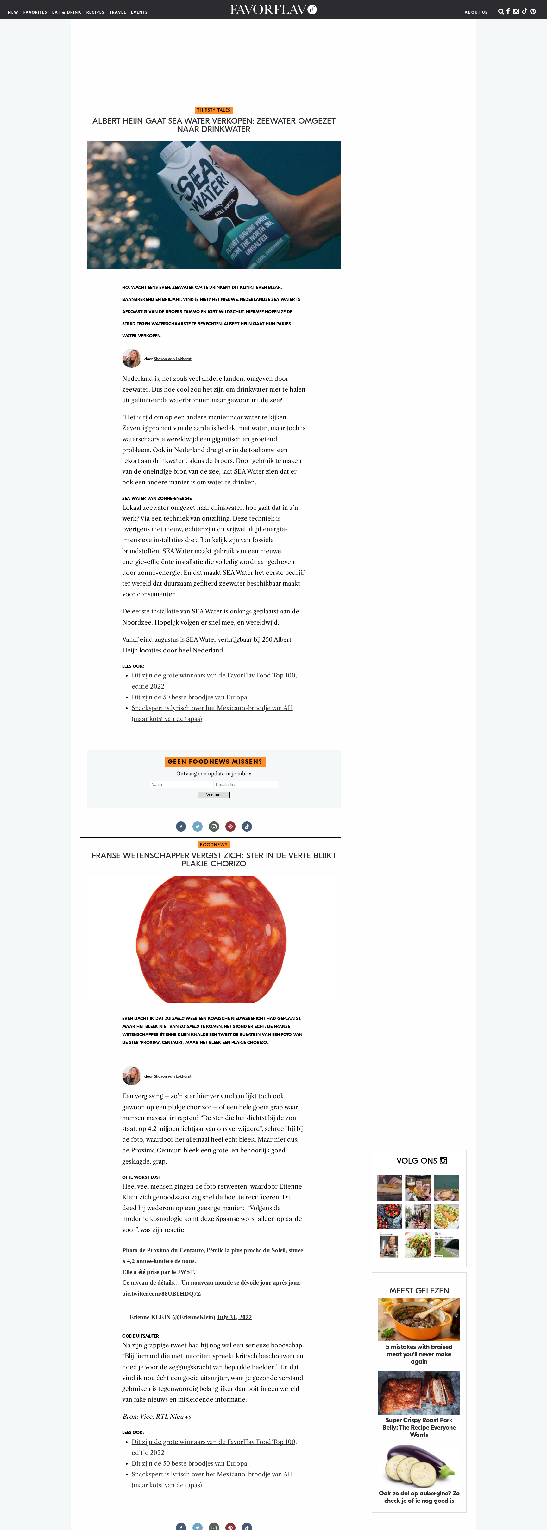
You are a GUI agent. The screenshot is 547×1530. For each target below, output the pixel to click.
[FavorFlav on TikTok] (524, 11)
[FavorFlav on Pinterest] (533, 11)
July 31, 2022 (234, 1317)
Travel (118, 12)
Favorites (35, 12)
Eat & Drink (67, 12)
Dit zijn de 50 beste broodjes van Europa (189, 697)
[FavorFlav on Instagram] (516, 11)
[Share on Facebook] (181, 829)
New (13, 12)
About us (476, 12)
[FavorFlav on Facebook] (508, 11)
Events (139, 12)
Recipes (95, 12)
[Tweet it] (197, 829)
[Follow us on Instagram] (214, 829)
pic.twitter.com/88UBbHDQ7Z (161, 1293)
